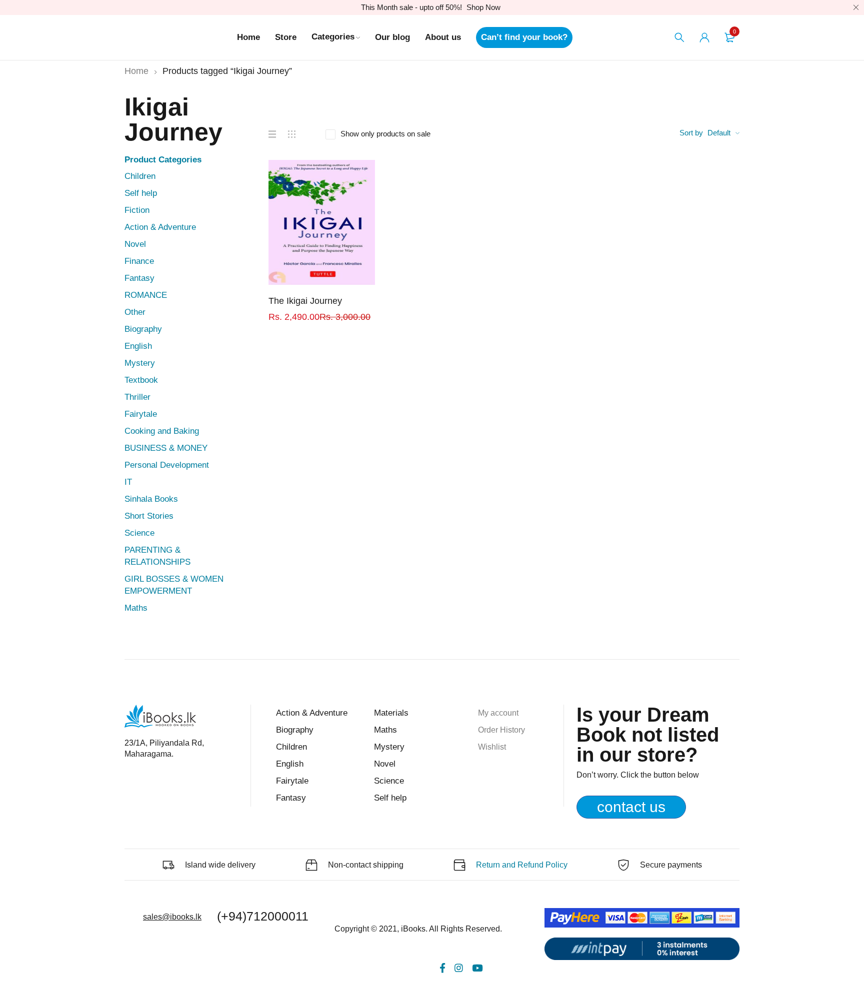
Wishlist (492, 747)
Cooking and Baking (161, 431)
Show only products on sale (385, 133)
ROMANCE (145, 295)
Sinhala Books (151, 499)
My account (498, 713)
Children (140, 176)
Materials (391, 713)
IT (128, 482)
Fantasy (139, 278)
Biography (143, 329)
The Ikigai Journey (305, 301)
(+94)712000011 (262, 916)
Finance (139, 261)
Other (135, 312)
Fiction (137, 210)
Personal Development (166, 465)
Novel (135, 244)
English (138, 346)
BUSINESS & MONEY (166, 448)
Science (139, 533)
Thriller (137, 397)
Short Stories (149, 516)
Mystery (139, 363)
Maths (136, 608)
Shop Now (483, 7)
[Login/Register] (704, 37)
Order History (501, 730)
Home (136, 71)
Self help (140, 193)
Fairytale (140, 414)
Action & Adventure (160, 227)
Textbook (141, 380)
